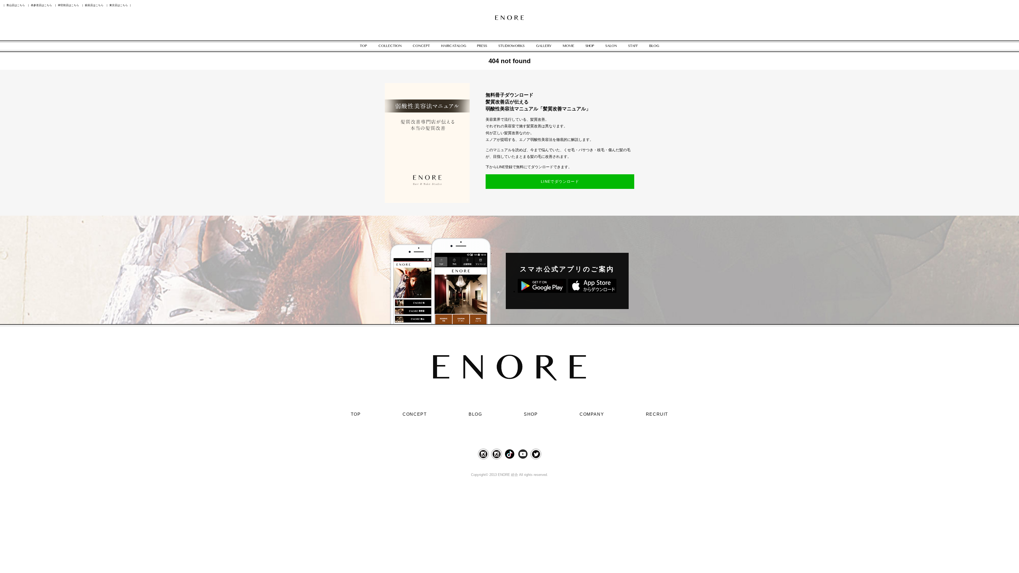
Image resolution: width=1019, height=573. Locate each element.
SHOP (531, 414)
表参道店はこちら (41, 5)
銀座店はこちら (94, 5)
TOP (356, 414)
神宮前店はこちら (68, 5)
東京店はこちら (118, 5)
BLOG (475, 414)
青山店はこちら (15, 5)
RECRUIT (657, 414)
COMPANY (592, 414)
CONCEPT (415, 414)
